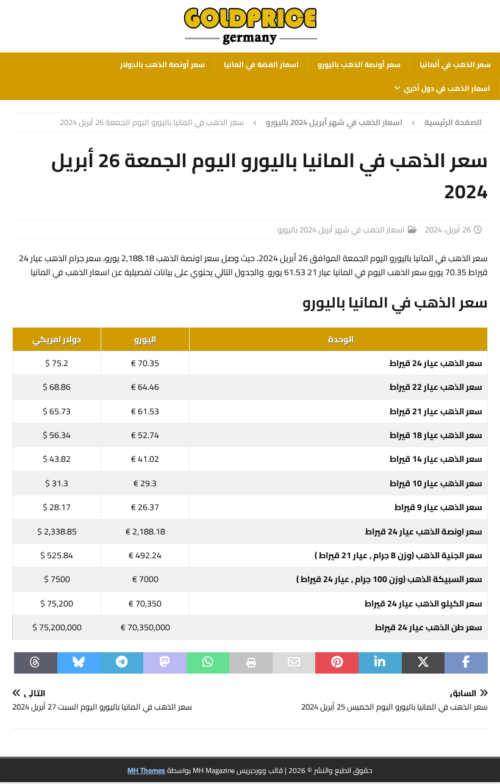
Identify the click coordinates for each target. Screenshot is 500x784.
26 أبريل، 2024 (448, 229)
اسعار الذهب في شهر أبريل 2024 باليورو (341, 229)
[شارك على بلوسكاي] (79, 663)
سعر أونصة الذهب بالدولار (162, 64)
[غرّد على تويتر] (423, 663)
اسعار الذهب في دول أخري (447, 88)
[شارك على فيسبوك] (466, 663)
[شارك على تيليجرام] (121, 663)
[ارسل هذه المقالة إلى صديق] (294, 663)
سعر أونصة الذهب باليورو (359, 64)
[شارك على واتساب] (208, 663)
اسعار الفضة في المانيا (261, 64)
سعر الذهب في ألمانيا (455, 64)
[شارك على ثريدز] (35, 663)
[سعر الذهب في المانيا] (250, 46)
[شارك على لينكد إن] (380, 663)
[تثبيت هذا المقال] (337, 663)
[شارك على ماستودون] (165, 663)
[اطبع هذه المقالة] (251, 663)
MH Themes (146, 770)
